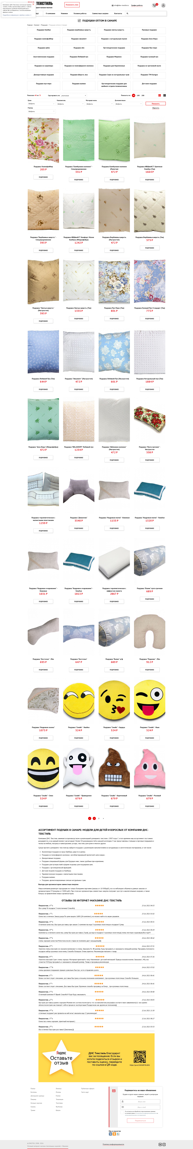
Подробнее (43, 177)
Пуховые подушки (149, 30)
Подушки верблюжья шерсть (79, 30)
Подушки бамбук (44, 30)
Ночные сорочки (36, 1103)
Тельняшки (59, 1099)
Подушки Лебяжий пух (79, 57)
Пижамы (33, 1099)
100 (138, 95)
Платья (33, 1089)
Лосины (58, 1092)
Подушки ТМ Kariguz (149, 74)
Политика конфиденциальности (113, 1144)
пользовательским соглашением (135, 1115)
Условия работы (80, 13)
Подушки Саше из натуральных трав (114, 74)
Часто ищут (85, 1092)
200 (143, 95)
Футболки (59, 1107)
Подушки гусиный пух (149, 57)
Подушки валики (79, 83)
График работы (137, 5)
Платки (58, 1096)
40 (133, 95)
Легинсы (58, 1089)
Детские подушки (149, 83)
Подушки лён (79, 48)
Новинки (64, 13)
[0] (154, 5)
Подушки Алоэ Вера (149, 39)
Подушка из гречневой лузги (149, 66)
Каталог (36, 25)
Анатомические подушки (43, 57)
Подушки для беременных (114, 66)
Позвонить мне (72, 5)
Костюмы (34, 1092)
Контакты (118, 13)
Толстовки (59, 1103)
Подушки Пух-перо (149, 48)
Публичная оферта (87, 1089)
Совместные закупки (100, 13)
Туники (33, 1110)
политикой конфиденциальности (146, 1113)
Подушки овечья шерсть (114, 30)
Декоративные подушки (44, 74)
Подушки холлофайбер (43, 39)
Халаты (33, 1107)
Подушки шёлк (44, 48)
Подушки (44, 25)
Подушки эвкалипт (79, 39)
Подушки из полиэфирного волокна (78, 66)
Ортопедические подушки (114, 48)
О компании (50, 13)
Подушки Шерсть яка (79, 74)
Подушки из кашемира (44, 66)
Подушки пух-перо (43, 83)
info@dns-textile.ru (121, 5)
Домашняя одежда (37, 1096)
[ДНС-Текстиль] (40, 5)
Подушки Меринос (114, 57)
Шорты (58, 1110)
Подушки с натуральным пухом (114, 39)
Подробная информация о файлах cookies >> (17, 15)
